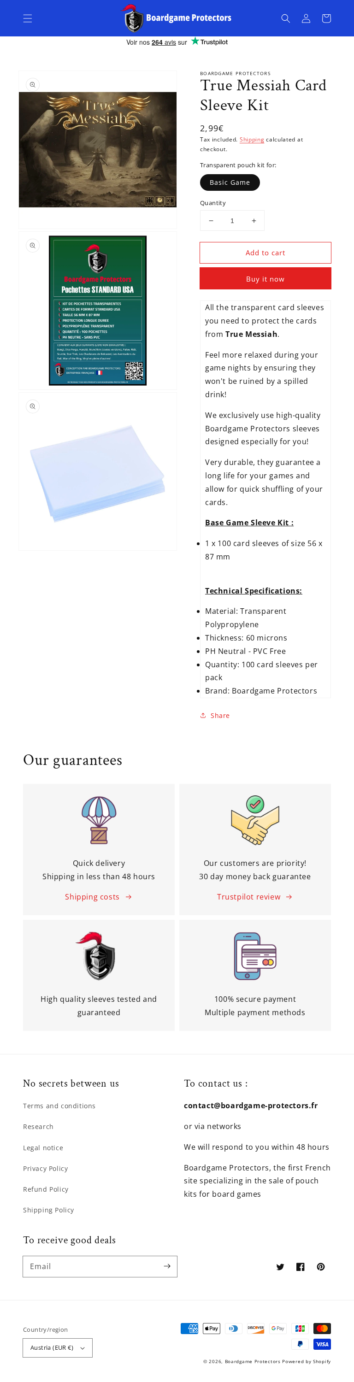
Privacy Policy (45, 1168)
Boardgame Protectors (253, 1361)
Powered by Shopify (306, 1361)
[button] (28, 18)
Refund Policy (46, 1189)
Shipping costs (92, 897)
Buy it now (265, 278)
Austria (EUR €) (51, 1347)
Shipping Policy (48, 1210)
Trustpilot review (248, 897)
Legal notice (43, 1147)
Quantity (213, 203)
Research (38, 1126)
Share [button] (220, 715)
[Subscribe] (167, 1266)
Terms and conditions (59, 1105)
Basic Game (230, 182)
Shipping (252, 139)
